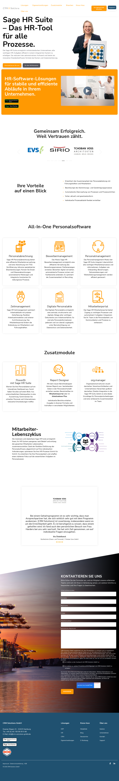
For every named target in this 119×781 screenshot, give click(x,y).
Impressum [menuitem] (6, 764)
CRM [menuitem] (62, 737)
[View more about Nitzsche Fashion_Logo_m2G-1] (83, 149)
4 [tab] (59, 161)
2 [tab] (52, 161)
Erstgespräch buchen (99, 8)
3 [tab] (55, 161)
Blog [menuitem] (81, 733)
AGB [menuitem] (25, 764)
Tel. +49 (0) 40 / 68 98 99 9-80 (15, 731)
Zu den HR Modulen (31, 65)
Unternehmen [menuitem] (104, 733)
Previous (19, 152)
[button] (110, 763)
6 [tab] (66, 161)
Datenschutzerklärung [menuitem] (16, 764)
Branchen (69, 5)
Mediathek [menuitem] (83, 729)
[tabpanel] (36, 151)
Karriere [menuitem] (102, 729)
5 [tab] (63, 161)
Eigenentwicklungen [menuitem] (67, 740)
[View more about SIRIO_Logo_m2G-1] (35, 149)
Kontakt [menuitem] (102, 737)
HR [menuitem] (62, 733)
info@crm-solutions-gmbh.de (19, 734)
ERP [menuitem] (62, 729)
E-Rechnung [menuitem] (84, 740)
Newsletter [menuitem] (84, 737)
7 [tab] (70, 161)
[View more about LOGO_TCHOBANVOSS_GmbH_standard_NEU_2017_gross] (59, 151)
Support (112, 7)
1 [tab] (48, 161)
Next (99, 152)
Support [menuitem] (102, 740)
